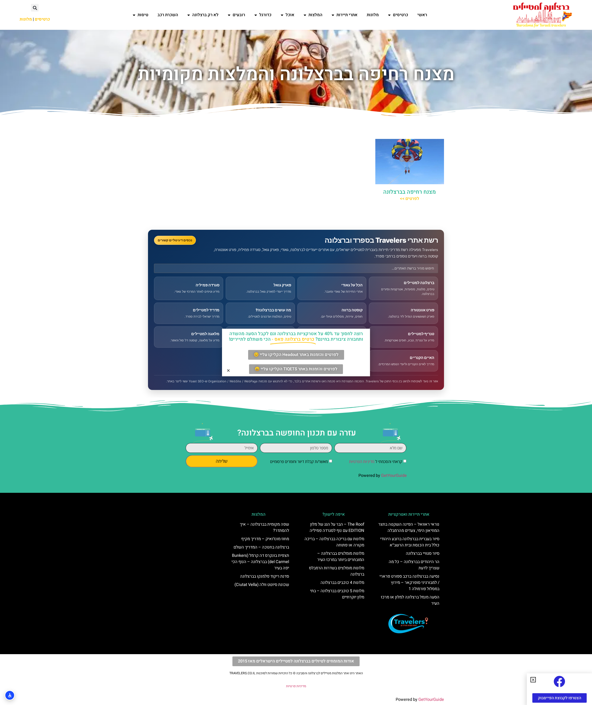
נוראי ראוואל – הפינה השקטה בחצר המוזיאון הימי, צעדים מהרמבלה (408, 527)
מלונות (373, 15)
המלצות (315, 15)
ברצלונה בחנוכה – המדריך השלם (261, 547)
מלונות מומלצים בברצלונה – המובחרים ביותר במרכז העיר (340, 556)
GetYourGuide (394, 475)
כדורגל (265, 15)
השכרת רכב (167, 15)
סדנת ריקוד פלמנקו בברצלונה (264, 576)
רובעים (239, 15)
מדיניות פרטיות (296, 686)
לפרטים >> (409, 199)
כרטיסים (400, 15)
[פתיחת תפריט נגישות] (10, 695)
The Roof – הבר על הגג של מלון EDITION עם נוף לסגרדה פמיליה (337, 527)
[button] (35, 8)
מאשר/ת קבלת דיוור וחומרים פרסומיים (299, 461)
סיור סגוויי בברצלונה (422, 553)
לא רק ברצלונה (205, 15)
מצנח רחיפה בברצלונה (409, 192)
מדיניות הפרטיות (361, 461)
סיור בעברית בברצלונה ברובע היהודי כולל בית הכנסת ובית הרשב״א (409, 542)
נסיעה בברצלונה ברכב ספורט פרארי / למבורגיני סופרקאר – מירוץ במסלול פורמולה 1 (409, 582)
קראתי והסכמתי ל (375, 461)
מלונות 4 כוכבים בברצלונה (342, 582)
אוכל (290, 15)
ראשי (422, 15)
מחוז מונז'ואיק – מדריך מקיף (265, 539)
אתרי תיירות (347, 15)
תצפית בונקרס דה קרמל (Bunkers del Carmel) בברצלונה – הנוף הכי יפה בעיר (260, 561)
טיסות (143, 15)
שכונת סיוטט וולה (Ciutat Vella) (261, 585)
